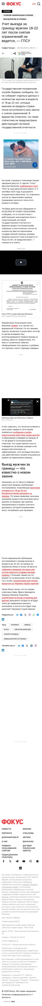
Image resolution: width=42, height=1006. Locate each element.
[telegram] (17, 861)
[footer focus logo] (12, 821)
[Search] (39, 4)
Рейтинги (7, 833)
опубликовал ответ (29, 186)
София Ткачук (8, 48)
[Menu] (3, 4)
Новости (6, 829)
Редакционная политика (10, 856)
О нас (5, 841)
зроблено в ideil (9, 1001)
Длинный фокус (10, 837)
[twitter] (10, 861)
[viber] (30, 861)
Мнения (27, 829)
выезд (27, 625)
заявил (14, 325)
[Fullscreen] (37, 283)
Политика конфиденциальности (16, 994)
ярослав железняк (23, 629)
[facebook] (3, 861)
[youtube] (24, 861)
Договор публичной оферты (29, 848)
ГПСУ (7, 629)
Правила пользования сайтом (9, 848)
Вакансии (28, 841)
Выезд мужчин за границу (15, 19)
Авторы (27, 837)
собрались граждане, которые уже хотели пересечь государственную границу (18, 572)
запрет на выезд (11, 634)
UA (34, 4)
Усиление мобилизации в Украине (18, 15)
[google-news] (37, 861)
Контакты (6, 997)
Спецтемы (28, 833)
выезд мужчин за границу (15, 639)
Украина (7, 11)
